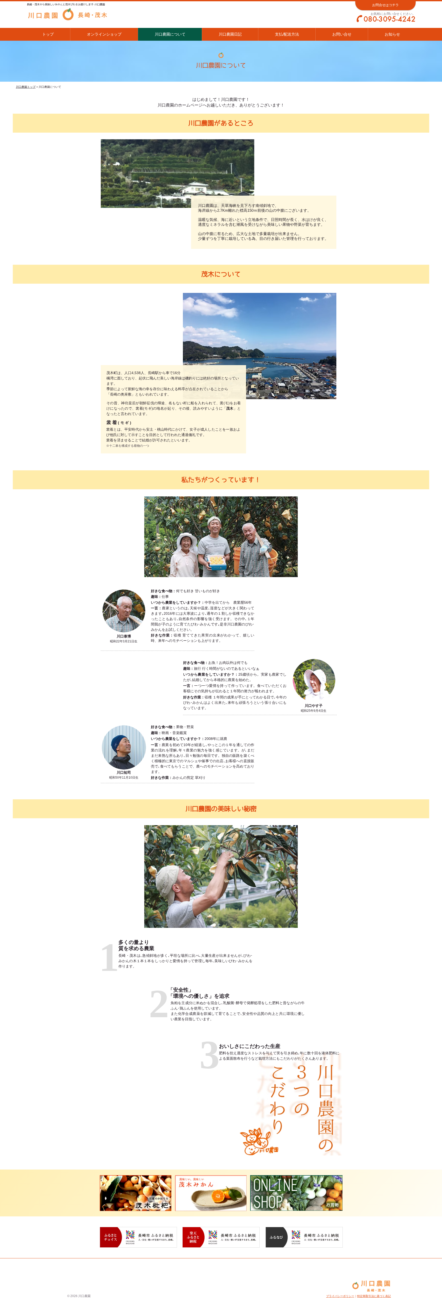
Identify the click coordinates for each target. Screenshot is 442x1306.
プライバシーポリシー (340, 1296)
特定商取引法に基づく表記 (374, 1296)
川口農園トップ (26, 86)
